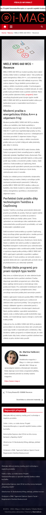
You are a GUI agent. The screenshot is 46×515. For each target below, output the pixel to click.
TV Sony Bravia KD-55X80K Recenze (19, 392)
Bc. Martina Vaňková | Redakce (30, 354)
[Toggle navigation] (11, 26)
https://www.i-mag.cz (12, 381)
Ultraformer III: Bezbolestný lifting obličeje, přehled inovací (23, 492)
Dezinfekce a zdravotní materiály (28, 400)
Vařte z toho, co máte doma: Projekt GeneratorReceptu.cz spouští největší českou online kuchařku (22, 426)
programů (29, 95)
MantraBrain (37, 512)
